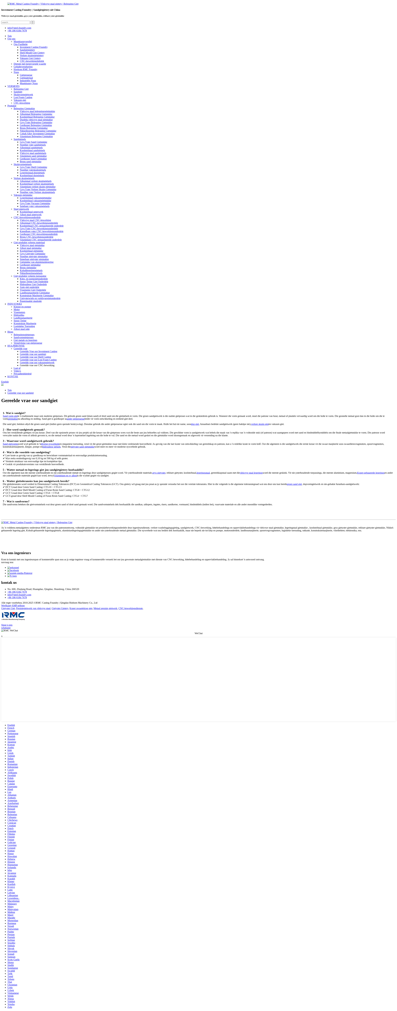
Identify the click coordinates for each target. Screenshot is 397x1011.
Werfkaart (6, 605)
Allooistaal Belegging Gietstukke (36, 114)
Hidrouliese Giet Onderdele (33, 284)
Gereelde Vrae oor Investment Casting (38, 351)
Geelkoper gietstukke (30, 264)
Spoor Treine (20, 320)
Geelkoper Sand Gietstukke (33, 158)
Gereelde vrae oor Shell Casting (35, 357)
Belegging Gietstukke (24, 108)
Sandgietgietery (27, 50)
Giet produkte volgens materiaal (29, 242)
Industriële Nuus (28, 80)
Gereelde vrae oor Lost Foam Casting (38, 359)
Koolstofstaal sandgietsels (32, 150)
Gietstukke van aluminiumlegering (37, 262)
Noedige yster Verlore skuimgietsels (37, 192)
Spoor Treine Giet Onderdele (34, 281)
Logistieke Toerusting (24, 326)
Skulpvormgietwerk (23, 94)
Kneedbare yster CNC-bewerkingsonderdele (41, 231)
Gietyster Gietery (60, 608)
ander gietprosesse (76, 418)
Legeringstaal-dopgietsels (32, 172)
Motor (17, 309)
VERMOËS (13, 86)
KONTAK (12, 376)
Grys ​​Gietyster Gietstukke (32, 253)
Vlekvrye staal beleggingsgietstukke (37, 111)
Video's (17, 371)
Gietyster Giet (8, 608)
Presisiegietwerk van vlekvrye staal (33, 608)
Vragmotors (19, 312)
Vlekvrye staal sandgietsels (33, 153)
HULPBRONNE (16, 345)
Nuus (16, 72)
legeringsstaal (203, 472)
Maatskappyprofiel (23, 41)
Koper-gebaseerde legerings (370, 472)
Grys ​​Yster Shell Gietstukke (33, 167)
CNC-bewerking (22, 103)
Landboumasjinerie (23, 318)
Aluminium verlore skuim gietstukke (38, 186)
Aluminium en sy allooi (65, 475)
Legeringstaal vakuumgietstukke (35, 197)
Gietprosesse (26, 75)
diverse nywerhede (50, 444)
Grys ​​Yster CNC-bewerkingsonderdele (39, 228)
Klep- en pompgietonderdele (34, 278)
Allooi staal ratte (22, 329)
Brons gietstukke (28, 267)
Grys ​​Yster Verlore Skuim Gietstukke (38, 189)
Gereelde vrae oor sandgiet (33, 354)
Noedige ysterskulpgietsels (33, 170)
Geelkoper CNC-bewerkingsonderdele (39, 234)
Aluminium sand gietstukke (33, 156)
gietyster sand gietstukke (82, 446)
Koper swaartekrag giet (80, 608)
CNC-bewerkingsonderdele (27, 217)
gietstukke (13, 418)
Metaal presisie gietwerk (105, 608)
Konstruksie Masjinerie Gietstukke (37, 295)
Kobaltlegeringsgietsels (31, 270)
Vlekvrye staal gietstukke (32, 245)
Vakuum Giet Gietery (30, 58)
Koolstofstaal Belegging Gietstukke (37, 117)
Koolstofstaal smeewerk (31, 211)
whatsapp (6, 627)
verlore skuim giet (260, 424)
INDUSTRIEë (14, 304)
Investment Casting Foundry (34, 47)
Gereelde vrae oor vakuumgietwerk (37, 362)
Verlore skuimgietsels (24, 178)
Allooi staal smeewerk (31, 214)
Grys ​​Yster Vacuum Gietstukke (35, 203)
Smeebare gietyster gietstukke (34, 259)
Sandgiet (18, 91)
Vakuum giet (20, 100)
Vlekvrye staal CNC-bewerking (35, 220)
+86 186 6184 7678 (17, 30)
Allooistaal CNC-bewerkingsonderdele (39, 223)
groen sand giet (294, 484)
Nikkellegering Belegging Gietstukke (38, 130)
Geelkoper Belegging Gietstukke (36, 125)
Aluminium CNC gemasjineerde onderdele (41, 239)
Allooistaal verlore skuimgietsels (35, 181)
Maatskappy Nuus (29, 83)
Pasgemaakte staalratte (31, 301)
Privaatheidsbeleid (22, 373)
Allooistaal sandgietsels (31, 147)
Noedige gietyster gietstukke (34, 256)
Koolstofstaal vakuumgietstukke (35, 200)
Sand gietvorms (10, 444)
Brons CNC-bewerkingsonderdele (36, 237)
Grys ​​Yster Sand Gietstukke (33, 142)
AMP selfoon (18, 605)
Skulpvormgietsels (23, 164)
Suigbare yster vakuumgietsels (34, 206)
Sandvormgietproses (23, 337)
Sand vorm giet (10, 416)
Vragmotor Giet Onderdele (33, 290)
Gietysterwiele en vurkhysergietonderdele (40, 298)
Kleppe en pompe (22, 306)
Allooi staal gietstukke (31, 248)
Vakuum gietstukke (23, 195)
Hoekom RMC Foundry (25, 69)
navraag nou (7, 562)
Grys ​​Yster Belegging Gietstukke (36, 122)
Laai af (17, 368)
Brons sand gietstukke (30, 161)
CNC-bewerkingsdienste (130, 608)
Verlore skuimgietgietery (32, 55)
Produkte (11, 105)
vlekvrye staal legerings (251, 472)
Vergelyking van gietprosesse (28, 343)
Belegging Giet (21, 89)
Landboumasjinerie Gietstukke (35, 292)
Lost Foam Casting (23, 97)
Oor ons (11, 38)
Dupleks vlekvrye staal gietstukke (36, 119)
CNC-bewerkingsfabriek (32, 61)
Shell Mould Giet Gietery (32, 52)
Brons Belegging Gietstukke (34, 128)
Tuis (9, 36)
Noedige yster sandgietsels (33, 144)
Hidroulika (19, 315)
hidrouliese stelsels (51, 446)
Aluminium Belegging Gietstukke (36, 136)
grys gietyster (158, 472)
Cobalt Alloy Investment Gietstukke (37, 133)
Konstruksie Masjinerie (25, 323)
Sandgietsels (20, 139)
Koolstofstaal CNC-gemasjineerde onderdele (42, 225)
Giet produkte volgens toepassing (30, 276)
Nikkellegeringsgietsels (31, 273)
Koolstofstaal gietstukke (31, 251)
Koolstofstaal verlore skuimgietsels (37, 184)
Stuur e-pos (6, 625)
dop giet (195, 424)
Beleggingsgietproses (24, 334)
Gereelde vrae (20, 348)
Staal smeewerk (21, 209)
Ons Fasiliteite (21, 44)
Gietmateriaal (26, 77)
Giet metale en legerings (25, 340)
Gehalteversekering (23, 66)
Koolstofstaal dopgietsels (32, 175)
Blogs (10, 331)
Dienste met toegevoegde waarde (30, 63)
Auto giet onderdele (29, 287)
